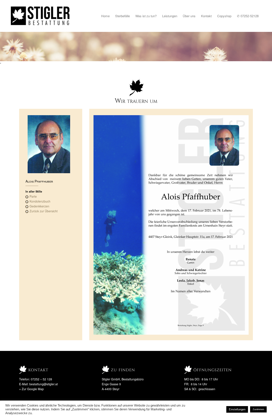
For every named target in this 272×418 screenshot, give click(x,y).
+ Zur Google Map (31, 389)
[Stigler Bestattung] (40, 16)
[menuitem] (105, 16)
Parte (33, 196)
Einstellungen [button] (237, 409)
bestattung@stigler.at (43, 384)
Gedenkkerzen (39, 206)
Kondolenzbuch (40, 201)
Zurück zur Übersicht (44, 211)
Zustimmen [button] (258, 409)
